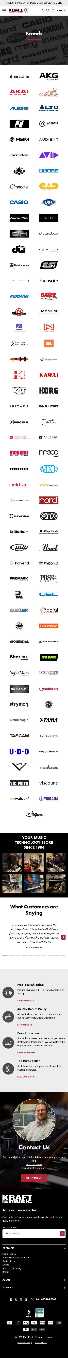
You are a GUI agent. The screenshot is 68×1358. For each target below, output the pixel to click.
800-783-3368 (34, 1164)
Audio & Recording (11, 1268)
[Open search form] (42, 10)
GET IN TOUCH (34, 1178)
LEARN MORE (55, 3)
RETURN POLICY (24, 1025)
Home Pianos (9, 1254)
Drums (5, 1265)
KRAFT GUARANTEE (26, 1053)
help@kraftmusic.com (34, 1168)
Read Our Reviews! (26, 1077)
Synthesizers (8, 1261)
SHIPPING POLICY (25, 1001)
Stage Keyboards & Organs (16, 1257)
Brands (6, 1272)
